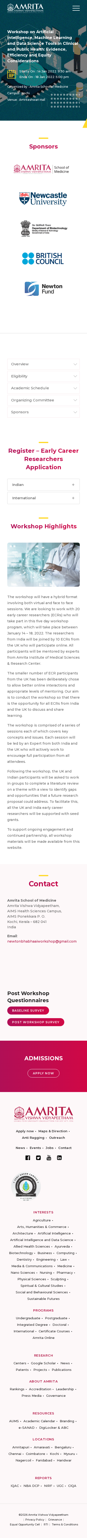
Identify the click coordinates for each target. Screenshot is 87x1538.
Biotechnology (21, 1253)
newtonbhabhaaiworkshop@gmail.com (42, 941)
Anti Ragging (33, 1138)
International (24, 1331)
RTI (46, 1524)
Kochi (54, 1454)
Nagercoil (23, 1460)
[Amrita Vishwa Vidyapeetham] (25, 8)
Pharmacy (65, 1272)
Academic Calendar (39, 1421)
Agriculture (42, 1220)
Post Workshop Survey (35, 1022)
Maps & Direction (52, 1131)
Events (35, 1148)
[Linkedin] (59, 1157)
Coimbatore (35, 1454)
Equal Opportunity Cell (25, 1524)
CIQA (72, 1486)
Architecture (23, 1233)
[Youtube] (49, 1157)
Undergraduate (28, 1318)
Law (63, 1259)
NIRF (48, 1486)
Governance (56, 1395)
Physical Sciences (31, 1279)
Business (44, 1253)
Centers (20, 1363)
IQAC (15, 1486)
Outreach (57, 1138)
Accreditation (40, 1389)
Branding (67, 1421)
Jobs (50, 1148)
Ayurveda (62, 1246)
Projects (40, 1370)
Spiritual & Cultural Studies (42, 1286)
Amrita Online (44, 1338)
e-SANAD (27, 1427)
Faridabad (44, 1460)
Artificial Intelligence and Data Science (41, 1240)
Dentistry (24, 1259)
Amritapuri (20, 1447)
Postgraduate (56, 1318)
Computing (65, 1253)
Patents (22, 1370)
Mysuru (69, 1454)
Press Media (32, 1395)
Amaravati (42, 1447)
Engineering (46, 1259)
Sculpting (58, 1279)
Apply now (25, 1131)
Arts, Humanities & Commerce (41, 1227)
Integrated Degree (32, 1325)
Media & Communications (32, 1266)
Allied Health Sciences (32, 1246)
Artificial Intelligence (54, 1233)
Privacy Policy (34, 1519)
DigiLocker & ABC (53, 1427)
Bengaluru (63, 1447)
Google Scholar (43, 1363)
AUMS (14, 1421)
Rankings (17, 1389)
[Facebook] (27, 1157)
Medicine (64, 1266)
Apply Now (43, 1073)
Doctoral (59, 1325)
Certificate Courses (54, 1331)
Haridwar (64, 1460)
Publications (62, 1370)
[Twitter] (38, 1157)
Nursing (46, 1272)
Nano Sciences (23, 1272)
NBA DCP (31, 1486)
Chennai (14, 1454)
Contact (65, 1148)
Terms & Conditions (65, 1524)
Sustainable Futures (43, 1299)
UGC (60, 1486)
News (20, 1148)
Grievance (55, 1519)
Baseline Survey (28, 1010)
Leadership (65, 1389)
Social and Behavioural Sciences (42, 1292)
